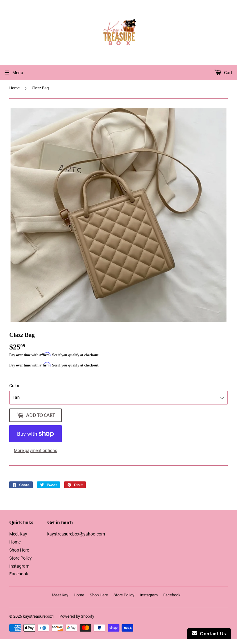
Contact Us (211, 633)
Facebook (18, 573)
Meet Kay (18, 533)
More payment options (35, 450)
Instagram (19, 566)
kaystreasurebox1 (38, 616)
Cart (227, 72)
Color (14, 385)
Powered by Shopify (77, 616)
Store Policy (20, 558)
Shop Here (19, 550)
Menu (17, 72)
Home (14, 88)
